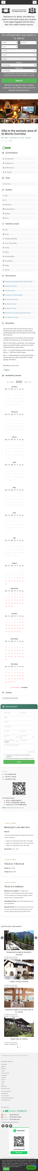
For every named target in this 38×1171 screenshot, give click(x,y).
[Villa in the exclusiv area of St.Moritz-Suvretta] (19, 109)
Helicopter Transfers (10, 308)
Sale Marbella (4, 1093)
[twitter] (6, 1125)
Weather (3, 1066)
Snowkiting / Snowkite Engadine (14, 295)
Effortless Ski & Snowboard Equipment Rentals (18, 313)
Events (3, 1081)
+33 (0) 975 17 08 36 (15, 1117)
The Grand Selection (6, 1091)
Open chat (19, 1152)
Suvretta (28, 138)
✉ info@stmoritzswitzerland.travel (10, 1122)
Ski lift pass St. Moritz (11, 304)
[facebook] (3, 1125)
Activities (3, 1077)
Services (3, 1079)
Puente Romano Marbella (7, 1098)
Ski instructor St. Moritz (11, 299)
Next (36, 121)
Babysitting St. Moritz (11, 286)
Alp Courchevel (5, 1095)
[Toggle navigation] (35, 2)
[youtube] (10, 1125)
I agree (6, 1169)
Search (19, 80)
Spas (2, 1084)
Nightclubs (4, 1086)
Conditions (8, 756)
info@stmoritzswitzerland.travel (15, 807)
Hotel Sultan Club (5, 1100)
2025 (11, 382)
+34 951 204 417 (14, 1114)
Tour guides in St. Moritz (11, 317)
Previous (2, 121)
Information (4, 1064)
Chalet (6, 138)
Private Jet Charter (10, 290)
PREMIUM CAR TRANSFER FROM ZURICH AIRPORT (18, 281)
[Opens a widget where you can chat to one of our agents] (31, 1167)
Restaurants (4, 1075)
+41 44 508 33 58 (14, 1119)
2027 (26, 382)
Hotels (3, 1070)
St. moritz (21, 138)
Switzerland (14, 138)
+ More (6, 370)
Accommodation (5, 1073)
